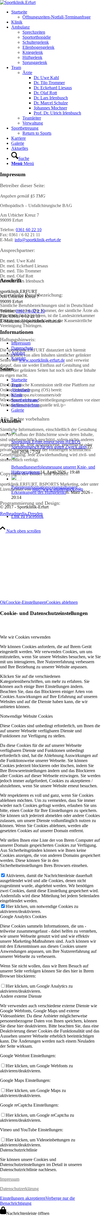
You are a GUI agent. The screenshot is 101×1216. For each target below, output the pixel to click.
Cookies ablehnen (62, 602)
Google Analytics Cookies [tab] (23, 916)
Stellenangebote (25, 405)
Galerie (17, 410)
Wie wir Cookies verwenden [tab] (25, 637)
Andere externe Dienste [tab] (21, 996)
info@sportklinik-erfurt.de (38, 239)
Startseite (19, 379)
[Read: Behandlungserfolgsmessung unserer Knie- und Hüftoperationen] (16, 458)
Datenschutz (22, 348)
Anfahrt (18, 353)
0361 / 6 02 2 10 (30, 311)
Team (16, 384)
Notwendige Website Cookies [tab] (26, 716)
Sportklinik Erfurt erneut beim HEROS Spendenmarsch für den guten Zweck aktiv (49, 444)
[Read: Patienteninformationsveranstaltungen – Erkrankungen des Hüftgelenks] (16, 478)
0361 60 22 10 (29, 229)
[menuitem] (56, 15)
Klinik (16, 395)
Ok (3, 602)
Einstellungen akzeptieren (22, 1198)
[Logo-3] (18, 2)
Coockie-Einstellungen (26, 602)
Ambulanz (20, 389)
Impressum (21, 343)
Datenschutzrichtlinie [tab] (18, 1150)
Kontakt (18, 358)
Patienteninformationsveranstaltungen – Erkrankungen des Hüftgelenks (46, 490)
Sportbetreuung (24, 400)
